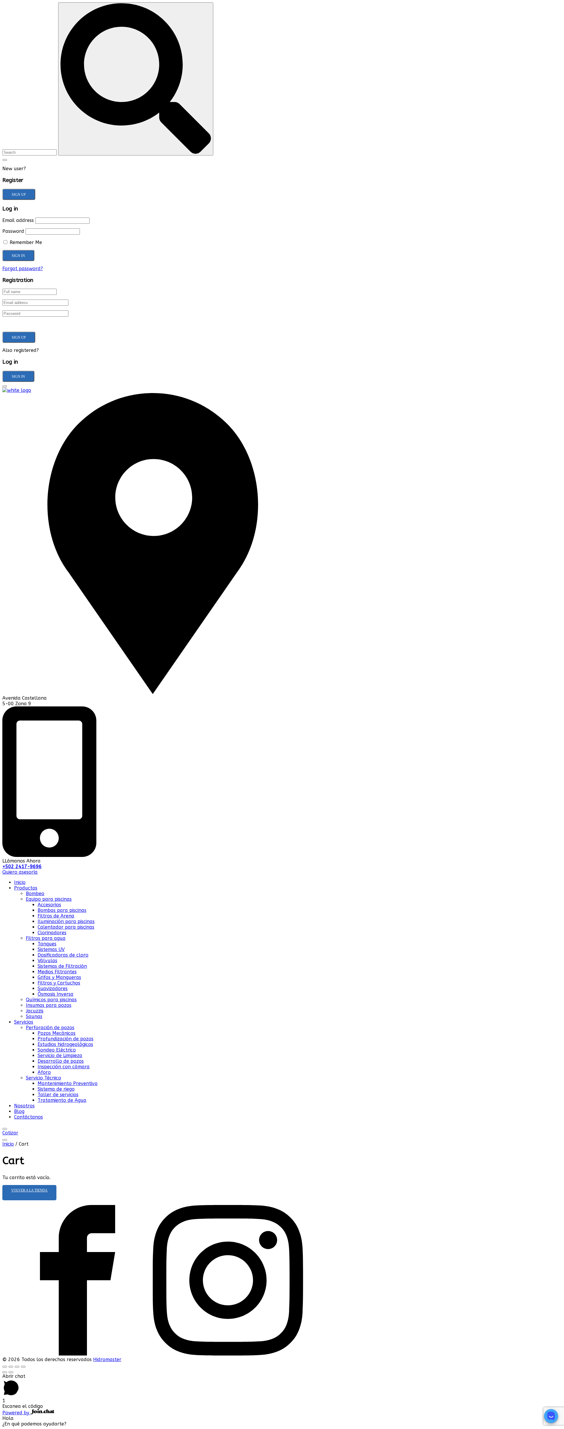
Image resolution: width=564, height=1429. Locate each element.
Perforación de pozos (50, 1027)
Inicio (20, 882)
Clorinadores (52, 932)
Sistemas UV (51, 949)
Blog (19, 1111)
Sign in (18, 377)
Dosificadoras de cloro (63, 955)
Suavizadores (53, 988)
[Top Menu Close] (4, 1129)
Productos (25, 888)
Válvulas (47, 960)
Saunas (34, 1016)
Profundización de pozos (65, 1039)
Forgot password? (22, 268)
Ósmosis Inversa (55, 994)
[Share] (11, 1367)
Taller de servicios (58, 1094)
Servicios (23, 1022)
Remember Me (25, 242)
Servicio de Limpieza (60, 1055)
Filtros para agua (46, 938)
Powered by (16, 1412)
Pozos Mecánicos (56, 1033)
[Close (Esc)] (4, 1367)
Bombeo (35, 893)
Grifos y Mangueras (59, 977)
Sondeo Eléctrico (57, 1050)
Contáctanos (28, 1117)
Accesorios (49, 904)
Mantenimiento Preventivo (68, 1083)
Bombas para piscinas (62, 910)
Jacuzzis (34, 1011)
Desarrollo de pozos (61, 1061)
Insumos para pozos (48, 1005)
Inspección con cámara (64, 1066)
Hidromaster (107, 1359)
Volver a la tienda (29, 1190)
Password (13, 231)
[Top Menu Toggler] (4, 1140)
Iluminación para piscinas (66, 921)
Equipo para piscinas (49, 899)
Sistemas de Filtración (62, 966)
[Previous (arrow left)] (4, 1372)
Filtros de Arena (56, 916)
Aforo (44, 1072)
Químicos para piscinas (51, 999)
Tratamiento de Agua (62, 1100)
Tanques (47, 944)
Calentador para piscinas (66, 927)
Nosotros (24, 1106)
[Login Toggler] (4, 386)
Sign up (19, 195)
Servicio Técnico (43, 1078)
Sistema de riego (56, 1089)
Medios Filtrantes (57, 972)
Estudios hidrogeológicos (65, 1044)
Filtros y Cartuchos (59, 983)
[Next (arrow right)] (11, 1372)
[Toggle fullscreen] (17, 1367)
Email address (18, 220)
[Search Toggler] (4, 160)
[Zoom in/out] (23, 1367)
